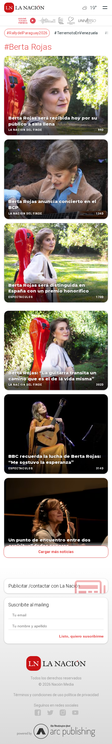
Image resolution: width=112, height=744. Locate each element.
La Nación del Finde (25, 130)
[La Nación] (24, 8)
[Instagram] (63, 712)
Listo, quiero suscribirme (81, 636)
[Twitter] (50, 712)
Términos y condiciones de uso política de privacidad (56, 695)
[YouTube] (75, 712)
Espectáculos (20, 297)
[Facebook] (38, 712)
